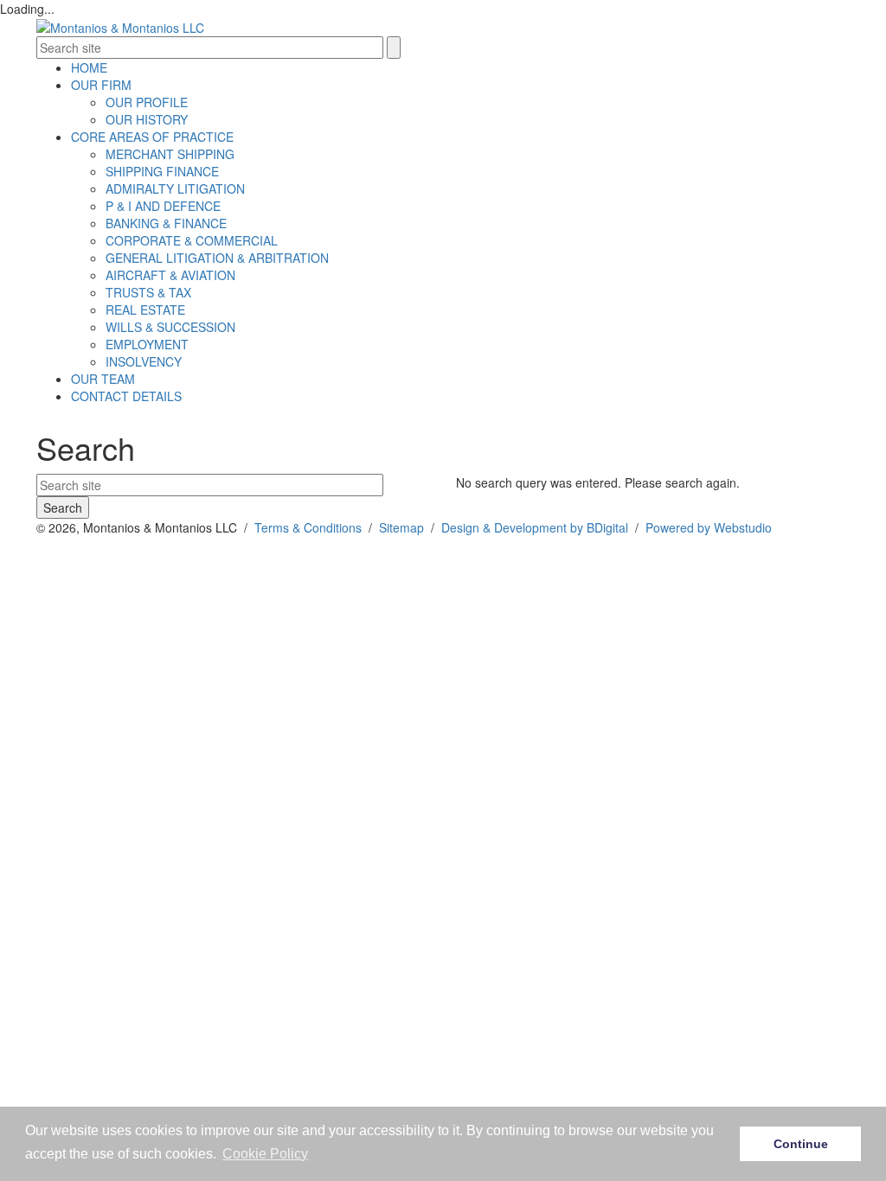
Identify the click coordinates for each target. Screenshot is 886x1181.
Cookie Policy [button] (265, 1153)
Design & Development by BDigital (534, 527)
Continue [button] (801, 1144)
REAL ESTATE (145, 309)
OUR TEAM (103, 378)
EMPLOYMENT (147, 344)
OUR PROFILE (147, 102)
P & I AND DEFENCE (163, 205)
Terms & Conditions (308, 527)
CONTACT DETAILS (126, 396)
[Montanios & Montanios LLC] (120, 26)
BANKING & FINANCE (166, 223)
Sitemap (401, 527)
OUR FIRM (101, 84)
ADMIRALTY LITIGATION (175, 188)
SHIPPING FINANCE (162, 171)
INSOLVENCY (144, 361)
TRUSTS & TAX (148, 292)
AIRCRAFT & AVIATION (170, 275)
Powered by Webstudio (708, 527)
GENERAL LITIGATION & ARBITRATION (217, 257)
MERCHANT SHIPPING (170, 154)
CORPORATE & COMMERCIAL (192, 240)
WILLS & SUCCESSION (170, 326)
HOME (89, 67)
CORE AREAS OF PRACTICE (152, 136)
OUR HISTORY (147, 119)
